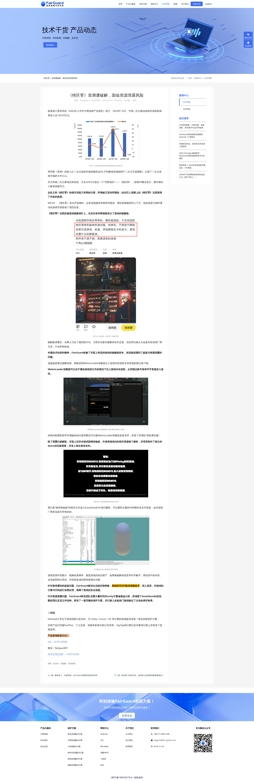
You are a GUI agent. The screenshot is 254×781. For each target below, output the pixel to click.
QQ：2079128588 (57, 641)
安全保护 (44, 740)
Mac (102, 765)
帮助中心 (104, 728)
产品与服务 (45, 728)
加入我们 (129, 740)
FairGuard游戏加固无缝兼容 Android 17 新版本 (191, 135)
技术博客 (208, 78)
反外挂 (56, 663)
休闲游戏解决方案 (75, 759)
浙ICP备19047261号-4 (121, 777)
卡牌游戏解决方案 (75, 740)
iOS (101, 740)
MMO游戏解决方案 (76, 752)
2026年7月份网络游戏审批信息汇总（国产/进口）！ (192, 175)
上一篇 (73, 675)
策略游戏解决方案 (75, 765)
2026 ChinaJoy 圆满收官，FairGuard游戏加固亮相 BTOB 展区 (192, 156)
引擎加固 (44, 734)
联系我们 (50, 45)
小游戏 (103, 759)
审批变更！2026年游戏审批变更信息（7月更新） (192, 166)
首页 (120, 4)
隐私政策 (138, 777)
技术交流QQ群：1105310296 (63, 654)
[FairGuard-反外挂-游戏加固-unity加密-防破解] (52, 4)
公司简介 (129, 734)
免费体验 (127, 715)
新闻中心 (198, 78)
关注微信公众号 (203, 728)
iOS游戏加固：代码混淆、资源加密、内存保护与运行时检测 (191, 126)
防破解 (63, 663)
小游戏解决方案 (74, 746)
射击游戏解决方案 (75, 734)
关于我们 (130, 728)
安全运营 (44, 746)
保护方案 (72, 728)
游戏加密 (71, 663)
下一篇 (139, 675)
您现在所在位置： (178, 78)
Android (104, 734)
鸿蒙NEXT (104, 752)
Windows (104, 746)
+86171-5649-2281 (162, 734)
